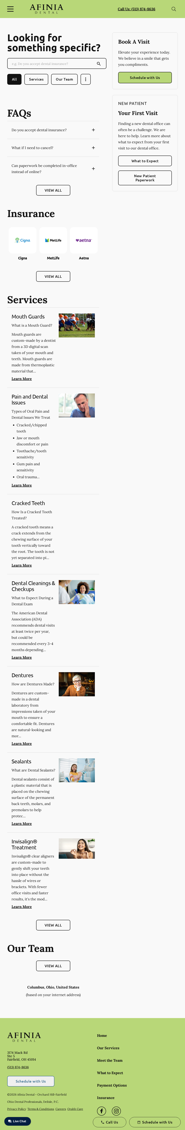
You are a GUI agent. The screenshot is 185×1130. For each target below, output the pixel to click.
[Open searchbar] (174, 9)
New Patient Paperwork (145, 177)
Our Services (108, 1048)
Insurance (106, 1097)
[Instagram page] (116, 1111)
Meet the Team (109, 1060)
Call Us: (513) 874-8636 (136, 9)
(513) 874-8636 (18, 1067)
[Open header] (11, 9)
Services (36, 79)
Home (102, 1035)
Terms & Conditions (40, 1109)
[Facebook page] (101, 1111)
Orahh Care (75, 1109)
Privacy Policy (16, 1109)
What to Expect (145, 160)
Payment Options (112, 1085)
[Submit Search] (98, 63)
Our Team (64, 79)
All (14, 79)
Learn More (22, 378)
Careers (60, 1109)
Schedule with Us (145, 77)
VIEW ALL (53, 190)
